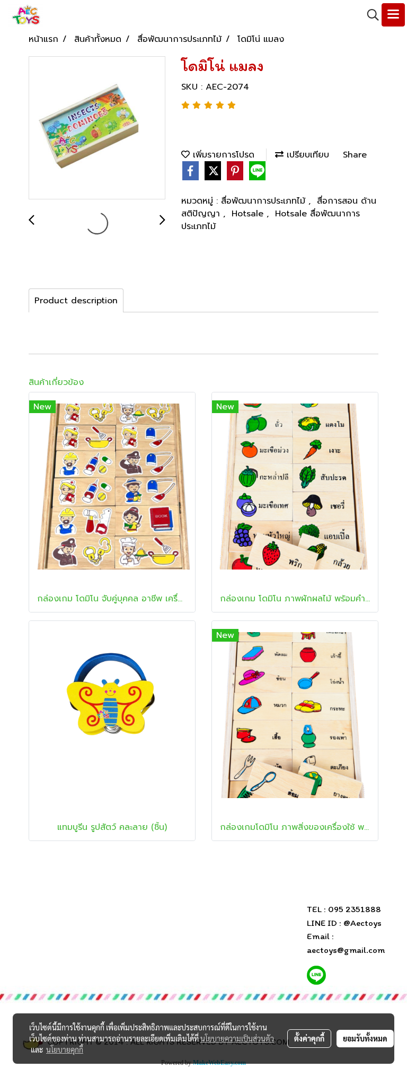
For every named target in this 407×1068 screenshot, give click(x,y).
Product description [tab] (76, 300)
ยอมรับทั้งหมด (365, 1038)
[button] (369, 15)
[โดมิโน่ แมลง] (97, 128)
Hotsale (249, 213)
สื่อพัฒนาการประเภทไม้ (264, 201)
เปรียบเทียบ (306, 154)
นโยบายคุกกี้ (64, 1049)
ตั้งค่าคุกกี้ (309, 1038)
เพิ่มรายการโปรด (222, 154)
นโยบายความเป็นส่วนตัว (237, 1038)
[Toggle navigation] (393, 15)
